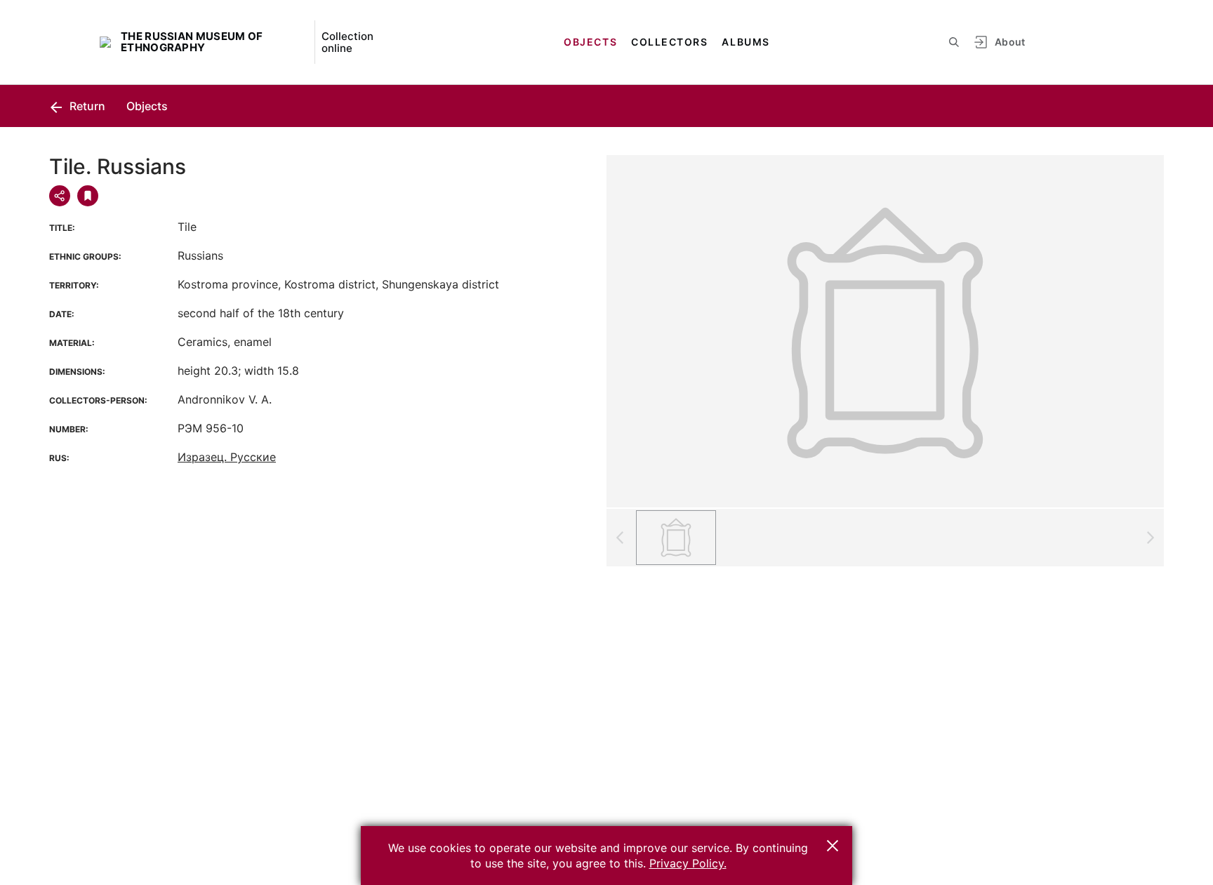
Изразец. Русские (227, 457)
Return (86, 106)
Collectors (669, 42)
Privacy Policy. (688, 863)
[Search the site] (954, 42)
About (1010, 42)
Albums (745, 42)
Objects (590, 42)
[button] (832, 845)
